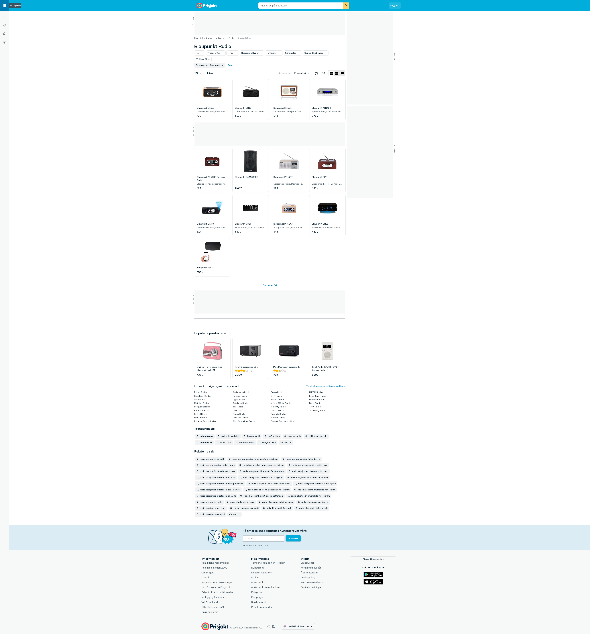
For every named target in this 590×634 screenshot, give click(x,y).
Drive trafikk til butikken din (217, 592)
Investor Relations (261, 572)
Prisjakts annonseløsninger (216, 582)
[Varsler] (4, 34)
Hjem (196, 38)
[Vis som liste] (337, 73)
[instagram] (268, 626)
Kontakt (205, 577)
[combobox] (300, 5)
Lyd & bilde (207, 38)
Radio (231, 38)
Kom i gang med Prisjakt (215, 562)
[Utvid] (4, 17)
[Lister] (4, 25)
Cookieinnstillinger (311, 587)
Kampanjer (257, 597)
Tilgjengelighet (209, 611)
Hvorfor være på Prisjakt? (215, 587)
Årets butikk (258, 582)
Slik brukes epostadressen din (256, 545)
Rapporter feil (270, 285)
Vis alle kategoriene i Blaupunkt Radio (325, 386)
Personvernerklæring (312, 582)
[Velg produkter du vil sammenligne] (316, 73)
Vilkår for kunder (210, 602)
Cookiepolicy (308, 577)
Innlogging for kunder (213, 597)
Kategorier (257, 592)
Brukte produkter (260, 602)
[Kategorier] (4, 5)
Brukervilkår (307, 562)
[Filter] (4, 42)
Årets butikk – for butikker (265, 587)
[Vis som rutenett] (331, 73)
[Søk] (346, 5)
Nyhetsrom (257, 567)
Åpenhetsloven (309, 572)
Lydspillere (221, 38)
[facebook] (274, 626)
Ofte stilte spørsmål (212, 606)
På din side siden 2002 (214, 567)
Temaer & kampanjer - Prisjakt (268, 562)
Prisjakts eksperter (261, 606)
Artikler (255, 577)
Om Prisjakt (207, 572)
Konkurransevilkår (311, 567)
